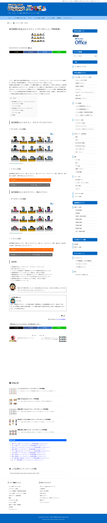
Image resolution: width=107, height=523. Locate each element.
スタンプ (78, 188)
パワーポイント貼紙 (80, 123)
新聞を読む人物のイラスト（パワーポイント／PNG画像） (33, 429)
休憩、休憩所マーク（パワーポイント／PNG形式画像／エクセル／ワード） (29, 456)
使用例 (13, 115)
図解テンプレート (80, 168)
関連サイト (42, 500)
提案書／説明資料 (80, 86)
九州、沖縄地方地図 (80, 231)
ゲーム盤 (78, 165)
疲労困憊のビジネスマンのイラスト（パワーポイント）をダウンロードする (30, 180)
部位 (77, 162)
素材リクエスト (66, 1)
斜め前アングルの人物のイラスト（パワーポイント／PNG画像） (34, 419)
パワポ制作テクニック (81, 266)
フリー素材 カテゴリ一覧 (80, 66)
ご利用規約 (76, 1)
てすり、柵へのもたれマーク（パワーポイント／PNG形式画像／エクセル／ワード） (31, 451)
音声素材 (76, 244)
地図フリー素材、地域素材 (15, 504)
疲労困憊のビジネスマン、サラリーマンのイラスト (23, 101)
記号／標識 (78, 185)
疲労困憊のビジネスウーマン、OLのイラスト (22, 108)
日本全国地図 (79, 210)
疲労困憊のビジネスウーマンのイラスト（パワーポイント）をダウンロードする (31, 250)
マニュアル (78, 89)
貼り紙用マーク (79, 179)
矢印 (77, 139)
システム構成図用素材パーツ (82, 109)
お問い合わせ (82, 1)
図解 (75, 156)
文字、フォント (79, 152)
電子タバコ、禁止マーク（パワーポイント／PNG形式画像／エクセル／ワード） (30, 443)
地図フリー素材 (77, 207)
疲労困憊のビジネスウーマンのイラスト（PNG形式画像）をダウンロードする (30, 254)
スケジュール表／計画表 (81, 80)
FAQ (71, 1)
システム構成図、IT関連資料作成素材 (84, 112)
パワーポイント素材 (78, 120)
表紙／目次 (78, 95)
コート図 (78, 159)
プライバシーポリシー (45, 502)
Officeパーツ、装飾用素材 (80, 133)
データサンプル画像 (17, 103)
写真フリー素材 (77, 247)
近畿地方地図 (79, 222)
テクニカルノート (78, 257)
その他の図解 (79, 171)
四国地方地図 (79, 228)
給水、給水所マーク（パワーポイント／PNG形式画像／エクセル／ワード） (29, 454)
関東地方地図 (79, 219)
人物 (27, 23)
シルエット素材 (77, 196)
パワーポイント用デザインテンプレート (85, 129)
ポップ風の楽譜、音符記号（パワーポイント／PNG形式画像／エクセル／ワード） (31, 458)
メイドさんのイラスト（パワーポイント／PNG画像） (32, 388)
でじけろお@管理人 (61, 319)
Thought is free (61, 519)
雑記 (75, 271)
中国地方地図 (79, 225)
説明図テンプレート (80, 83)
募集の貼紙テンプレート (81, 98)
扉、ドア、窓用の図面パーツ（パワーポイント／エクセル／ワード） (27, 460)
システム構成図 (77, 103)
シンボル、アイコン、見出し (82, 182)
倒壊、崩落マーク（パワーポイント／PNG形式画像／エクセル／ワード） (28, 449)
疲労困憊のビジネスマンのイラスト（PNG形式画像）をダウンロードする (29, 185)
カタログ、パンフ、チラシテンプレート (85, 92)
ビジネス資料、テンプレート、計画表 (82, 77)
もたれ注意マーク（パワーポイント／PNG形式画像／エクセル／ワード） (28, 452)
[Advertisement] (37, 67)
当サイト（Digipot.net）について (93, 1)
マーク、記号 (77, 176)
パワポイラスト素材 (18, 23)
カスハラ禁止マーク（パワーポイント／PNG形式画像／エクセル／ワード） (29, 445)
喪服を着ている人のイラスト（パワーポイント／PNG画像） (33, 409)
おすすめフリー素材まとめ (82, 274)
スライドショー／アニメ (81, 126)
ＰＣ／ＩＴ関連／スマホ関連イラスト (84, 115)
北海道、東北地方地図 (81, 216)
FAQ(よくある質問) (44, 491)
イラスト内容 (16, 106)
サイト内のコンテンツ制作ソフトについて (49, 497)
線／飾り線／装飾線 (80, 142)
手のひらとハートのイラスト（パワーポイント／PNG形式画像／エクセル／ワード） (31, 447)
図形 (77, 136)
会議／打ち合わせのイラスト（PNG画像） (29, 399)
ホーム (10, 23)
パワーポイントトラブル (81, 263)
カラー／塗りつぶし (80, 149)
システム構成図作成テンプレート (83, 106)
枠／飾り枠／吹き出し (81, 146)
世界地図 (78, 213)
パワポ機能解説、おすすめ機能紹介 (84, 260)
